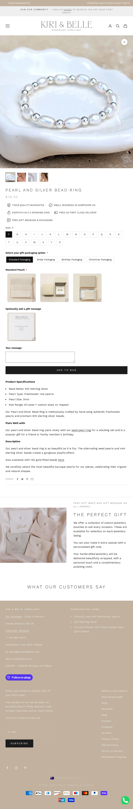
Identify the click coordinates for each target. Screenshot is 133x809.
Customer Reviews (17, 630)
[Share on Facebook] (17, 479)
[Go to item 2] (21, 177)
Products (107, 727)
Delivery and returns (114, 690)
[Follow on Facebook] (7, 768)
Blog (104, 714)
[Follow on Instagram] (16, 768)
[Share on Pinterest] (27, 479)
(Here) (68, 9)
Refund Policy (109, 745)
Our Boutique (14, 616)
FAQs (104, 703)
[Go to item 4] (43, 177)
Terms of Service (112, 751)
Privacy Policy (110, 739)
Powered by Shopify (80, 785)
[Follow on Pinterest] (25, 768)
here (61, 459)
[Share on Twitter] (22, 479)
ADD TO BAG (67, 370)
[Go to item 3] (32, 177)
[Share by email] (32, 479)
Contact (106, 721)
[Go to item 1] (10, 177)
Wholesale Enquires (113, 757)
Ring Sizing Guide (111, 697)
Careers (106, 732)
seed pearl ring (81, 430)
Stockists (107, 708)
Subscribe (19, 743)
